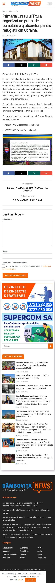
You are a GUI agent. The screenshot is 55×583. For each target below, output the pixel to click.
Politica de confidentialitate (32, 570)
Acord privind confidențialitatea (15, 262)
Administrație (13, 11)
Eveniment (24, 548)
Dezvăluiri (6, 558)
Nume (5, 251)
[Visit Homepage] (25, 3)
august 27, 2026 (22, 463)
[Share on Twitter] (21, 65)
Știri (4, 570)
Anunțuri (6, 551)
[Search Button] (50, 346)
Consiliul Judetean (10, 554)
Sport (39, 554)
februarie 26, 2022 (9, 35)
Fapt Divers (24, 551)
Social (39, 551)
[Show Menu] (4, 4)
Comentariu (8, 219)
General (23, 554)
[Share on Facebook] (9, 65)
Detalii (20, 580)
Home (5, 11)
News (22, 558)
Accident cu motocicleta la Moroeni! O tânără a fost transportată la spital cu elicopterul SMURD (32, 365)
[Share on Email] (46, 65)
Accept (30, 580)
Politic (39, 548)
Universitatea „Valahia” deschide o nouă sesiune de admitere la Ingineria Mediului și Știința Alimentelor (33, 414)
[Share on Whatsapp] (34, 65)
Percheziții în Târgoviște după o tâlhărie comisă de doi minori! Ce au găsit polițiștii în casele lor (34, 458)
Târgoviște (41, 558)
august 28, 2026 (22, 391)
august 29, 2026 (22, 371)
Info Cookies (14, 570)
